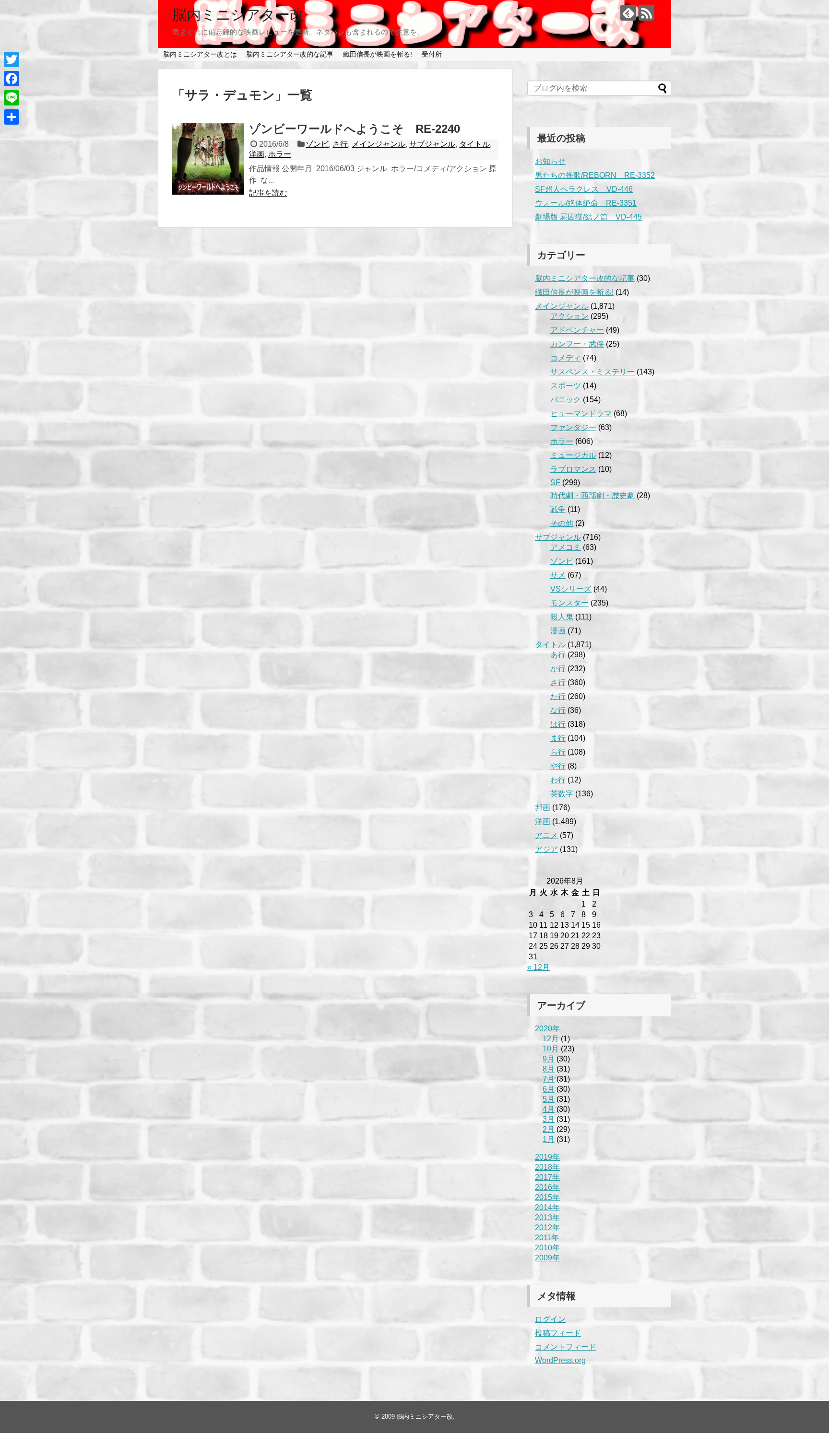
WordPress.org (560, 1360)
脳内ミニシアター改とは (200, 54)
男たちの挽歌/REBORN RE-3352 (595, 175)
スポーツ (565, 386)
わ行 (558, 780)
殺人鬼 (561, 617)
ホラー (279, 154)
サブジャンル (432, 144)
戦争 (558, 509)
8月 (549, 1069)
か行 (558, 668)
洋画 (256, 154)
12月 (551, 1039)
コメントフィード (565, 1347)
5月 (549, 1099)
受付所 (432, 54)
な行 (558, 710)
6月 (549, 1089)
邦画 (542, 808)
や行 (558, 766)
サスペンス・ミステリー (592, 372)
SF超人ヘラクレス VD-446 (584, 189)
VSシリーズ (571, 589)
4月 (549, 1109)
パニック (565, 400)
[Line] (11, 97)
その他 (561, 523)
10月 (551, 1049)
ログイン (550, 1319)
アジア (546, 849)
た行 (558, 696)
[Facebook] (11, 78)
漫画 (558, 631)
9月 (549, 1059)
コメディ (565, 358)
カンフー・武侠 (577, 344)
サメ (558, 575)
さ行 (340, 144)
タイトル (474, 144)
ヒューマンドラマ (581, 413)
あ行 (558, 655)
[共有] (11, 117)
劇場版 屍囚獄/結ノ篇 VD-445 (588, 217)
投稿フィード (558, 1333)
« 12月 (538, 967)
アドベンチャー (577, 330)
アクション (569, 316)
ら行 (558, 752)
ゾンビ (317, 144)
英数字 (561, 794)
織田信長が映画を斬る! (377, 54)
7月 (549, 1079)
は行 (558, 724)
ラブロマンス (573, 469)
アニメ (546, 835)
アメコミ (565, 547)
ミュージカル (573, 455)
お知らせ (550, 161)
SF (555, 482)
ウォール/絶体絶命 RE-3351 (586, 203)
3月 (549, 1119)
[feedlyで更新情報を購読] (628, 13)
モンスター (569, 603)
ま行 (558, 738)
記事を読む (268, 193)
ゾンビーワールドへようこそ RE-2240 (354, 128)
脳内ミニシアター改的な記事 (289, 54)
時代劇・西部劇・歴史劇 (592, 495)
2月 (549, 1129)
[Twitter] (11, 59)
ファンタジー (573, 427)
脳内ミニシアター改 (238, 15)
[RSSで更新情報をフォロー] (646, 13)
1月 (549, 1139)
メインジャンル (378, 144)
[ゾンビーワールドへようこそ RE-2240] (208, 159)
